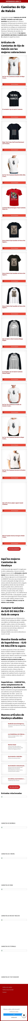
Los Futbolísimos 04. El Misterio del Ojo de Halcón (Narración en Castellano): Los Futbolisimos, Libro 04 (16, 734)
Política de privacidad (8, 989)
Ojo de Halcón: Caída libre (15, 756)
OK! (14, 1014)
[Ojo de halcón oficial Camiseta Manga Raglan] (14, 328)
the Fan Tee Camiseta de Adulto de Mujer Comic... (13, 77)
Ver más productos (14, 549)
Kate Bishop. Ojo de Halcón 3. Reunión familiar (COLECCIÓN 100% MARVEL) (16, 778)
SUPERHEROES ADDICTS (13, 1)
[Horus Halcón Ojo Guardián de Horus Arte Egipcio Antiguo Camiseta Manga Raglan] (14, 296)
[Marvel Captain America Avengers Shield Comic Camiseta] (14, 525)
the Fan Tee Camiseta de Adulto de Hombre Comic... (11, 405)
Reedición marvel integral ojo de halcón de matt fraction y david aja (16, 723)
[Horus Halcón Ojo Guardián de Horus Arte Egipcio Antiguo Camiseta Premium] (14, 263)
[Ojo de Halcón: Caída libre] (4, 758)
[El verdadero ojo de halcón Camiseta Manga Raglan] (14, 361)
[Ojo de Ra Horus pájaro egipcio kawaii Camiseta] (14, 492)
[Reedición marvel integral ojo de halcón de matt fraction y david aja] (4, 725)
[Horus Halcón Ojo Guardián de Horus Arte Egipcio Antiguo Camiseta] (14, 230)
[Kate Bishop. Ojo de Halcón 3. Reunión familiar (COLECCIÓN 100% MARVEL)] (4, 780)
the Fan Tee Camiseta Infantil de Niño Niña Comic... (13, 175)
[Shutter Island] (4, 747)
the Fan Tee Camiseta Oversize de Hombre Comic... (13, 471)
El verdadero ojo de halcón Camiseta (12, 109)
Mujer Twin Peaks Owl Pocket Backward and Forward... (13, 143)
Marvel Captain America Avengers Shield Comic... (13, 536)
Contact (4, 992)
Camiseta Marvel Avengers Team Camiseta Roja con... (13, 208)
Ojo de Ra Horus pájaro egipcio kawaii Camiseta (12, 503)
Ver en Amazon (14, 84)
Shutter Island (12, 744)
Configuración (14, 1017)
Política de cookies (7, 987)
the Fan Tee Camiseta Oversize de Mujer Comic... (13, 438)
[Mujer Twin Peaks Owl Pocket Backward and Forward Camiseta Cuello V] (14, 132)
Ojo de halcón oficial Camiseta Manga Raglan (12, 339)
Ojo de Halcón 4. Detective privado (16, 765)
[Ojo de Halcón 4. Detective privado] (4, 769)
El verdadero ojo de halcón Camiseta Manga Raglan (12, 372)
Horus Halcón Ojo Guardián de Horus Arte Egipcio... (13, 241)
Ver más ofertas (14, 787)
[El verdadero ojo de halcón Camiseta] (14, 99)
